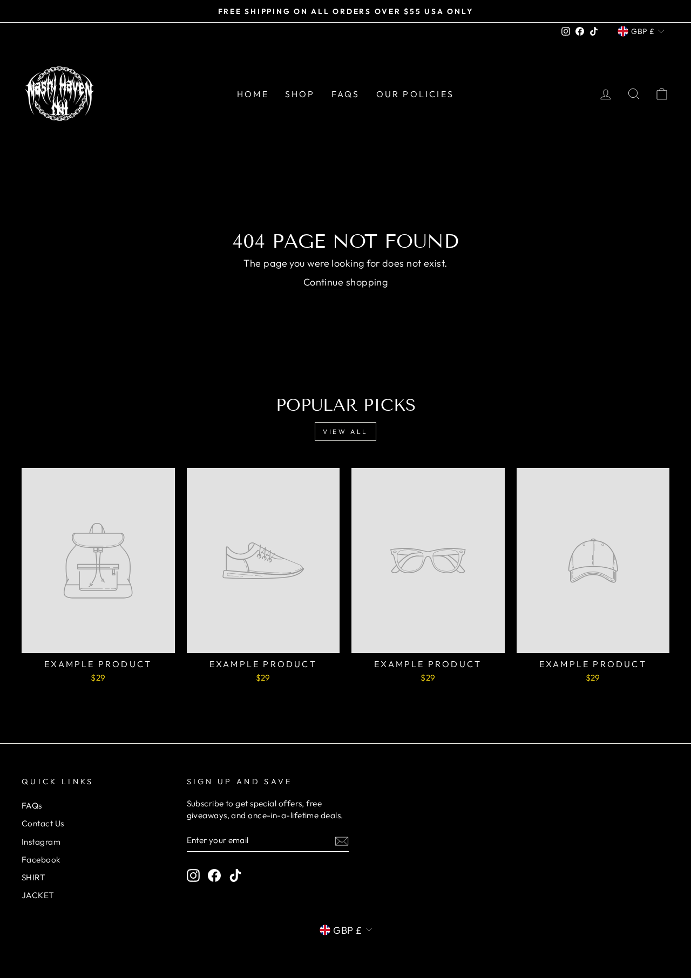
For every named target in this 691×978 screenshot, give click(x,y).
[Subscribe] (342, 840)
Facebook (41, 859)
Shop (300, 94)
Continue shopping (345, 282)
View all (345, 431)
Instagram (41, 842)
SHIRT (33, 877)
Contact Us (43, 823)
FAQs (32, 805)
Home (253, 94)
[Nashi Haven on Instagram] (193, 874)
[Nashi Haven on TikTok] (235, 874)
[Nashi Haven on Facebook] (214, 874)
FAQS (345, 94)
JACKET (38, 895)
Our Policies (415, 94)
